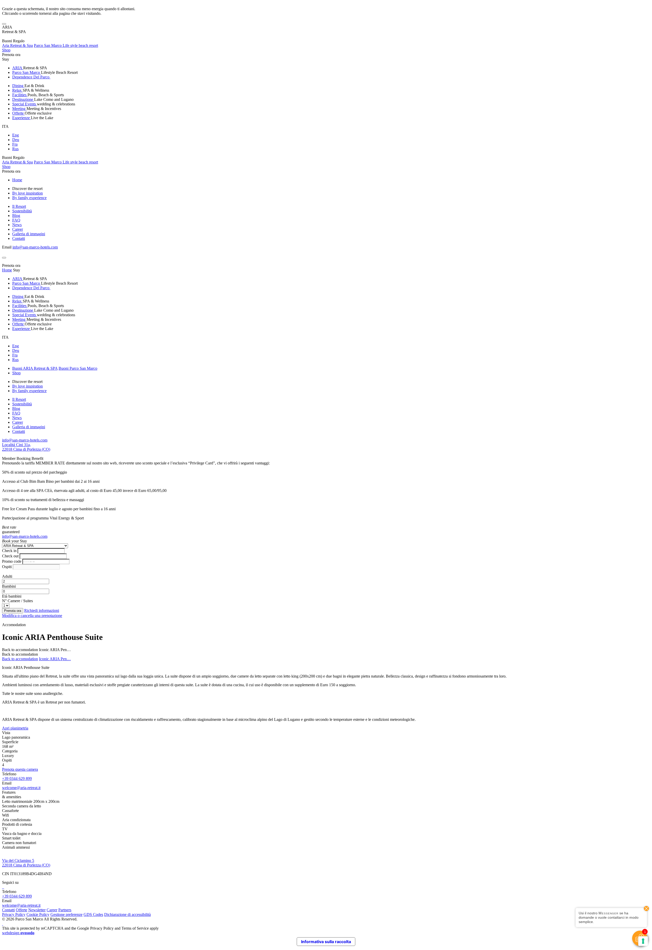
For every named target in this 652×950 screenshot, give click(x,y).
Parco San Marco (26, 72)
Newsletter (37, 910)
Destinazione (23, 99)
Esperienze (21, 118)
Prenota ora (11, 54)
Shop (6, 50)
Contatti (18, 238)
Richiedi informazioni (41, 610)
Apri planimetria (15, 728)
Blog (16, 215)
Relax (17, 90)
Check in (9, 550)
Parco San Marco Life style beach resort (66, 45)
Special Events (24, 104)
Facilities (20, 95)
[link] (2, 887)
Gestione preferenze (66, 914)
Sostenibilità (22, 211)
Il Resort (19, 206)
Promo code (11, 561)
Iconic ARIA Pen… (55, 659)
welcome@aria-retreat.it (21, 788)
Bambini (9, 586)
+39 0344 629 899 (17, 778)
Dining (18, 86)
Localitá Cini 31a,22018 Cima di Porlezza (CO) (26, 447)
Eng (15, 135)
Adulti (7, 576)
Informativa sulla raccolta (326, 941)
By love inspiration (27, 193)
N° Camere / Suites (17, 601)
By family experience (29, 198)
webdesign (18, 933)
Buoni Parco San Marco (78, 368)
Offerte (18, 113)
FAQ (16, 220)
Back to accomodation (20, 650)
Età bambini (11, 596)
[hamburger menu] (4, 24)
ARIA (17, 68)
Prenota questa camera (20, 769)
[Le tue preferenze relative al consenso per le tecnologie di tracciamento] (643, 941)
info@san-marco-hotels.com (35, 247)
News (17, 225)
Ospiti (7, 567)
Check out (10, 556)
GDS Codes (93, 914)
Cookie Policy (37, 914)
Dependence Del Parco (31, 77)
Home (17, 180)
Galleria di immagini (28, 234)
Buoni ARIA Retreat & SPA (35, 368)
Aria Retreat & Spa (17, 45)
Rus (15, 149)
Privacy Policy (13, 914)
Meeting (19, 108)
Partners (64, 910)
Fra (15, 144)
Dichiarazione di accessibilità (127, 914)
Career (17, 229)
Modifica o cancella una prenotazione (32, 615)
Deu (15, 139)
